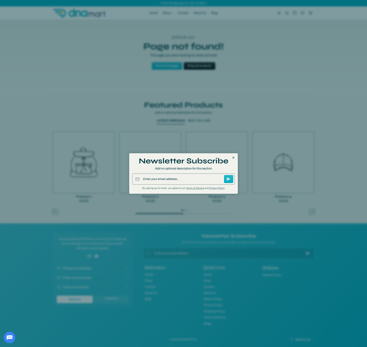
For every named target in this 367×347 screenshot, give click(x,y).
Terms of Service (195, 188)
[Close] (233, 158)
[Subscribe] (228, 179)
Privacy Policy (216, 188)
